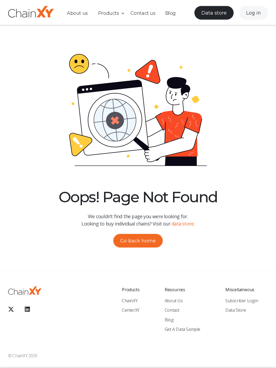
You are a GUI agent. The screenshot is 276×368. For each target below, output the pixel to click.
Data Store (235, 310)
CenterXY (131, 310)
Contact (172, 310)
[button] (114, 13)
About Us (174, 301)
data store (182, 223)
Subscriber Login (241, 301)
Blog (170, 13)
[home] (31, 13)
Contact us (143, 13)
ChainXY (129, 301)
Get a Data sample (182, 329)
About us (77, 13)
